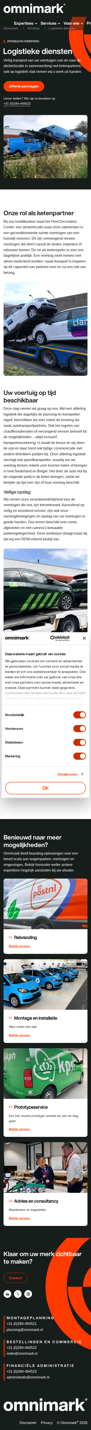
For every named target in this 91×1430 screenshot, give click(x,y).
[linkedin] (7, 1294)
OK (45, 788)
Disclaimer (28, 1423)
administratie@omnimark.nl (28, 1377)
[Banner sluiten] (84, 638)
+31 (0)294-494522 (17, 103)
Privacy (47, 1423)
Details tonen (67, 774)
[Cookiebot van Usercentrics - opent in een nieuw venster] (56, 638)
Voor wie (71, 23)
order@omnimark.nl (22, 1353)
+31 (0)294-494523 (22, 1371)
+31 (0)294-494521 (22, 1324)
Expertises (23, 23)
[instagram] (28, 1294)
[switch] (79, 728)
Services (48, 23)
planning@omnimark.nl (25, 1330)
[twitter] (18, 1294)
